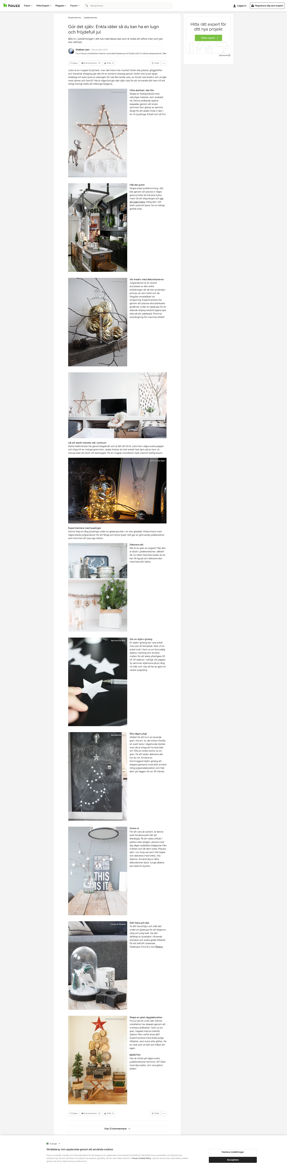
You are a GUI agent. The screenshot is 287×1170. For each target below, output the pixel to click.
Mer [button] (165, 53)
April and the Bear (118, 281)
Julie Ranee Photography (115, 1019)
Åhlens (159, 946)
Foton (27, 5)
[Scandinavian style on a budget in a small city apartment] (97, 871)
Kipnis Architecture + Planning (112, 186)
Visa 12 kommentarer (115, 1128)
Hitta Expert (42, 5)
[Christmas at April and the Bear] (97, 322)
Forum (73, 5)
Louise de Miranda (118, 92)
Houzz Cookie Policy (141, 1158)
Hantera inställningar (233, 1152)
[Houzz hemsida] (11, 5)
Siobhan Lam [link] (82, 49)
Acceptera (233, 1159)
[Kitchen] (97, 227)
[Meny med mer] (164, 63)
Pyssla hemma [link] (74, 17)
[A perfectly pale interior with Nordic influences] (97, 133)
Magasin (59, 5)
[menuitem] (28, 5)
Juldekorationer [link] (90, 17)
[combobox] (128, 6)
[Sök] (87, 6)
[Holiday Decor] (97, 1060)
